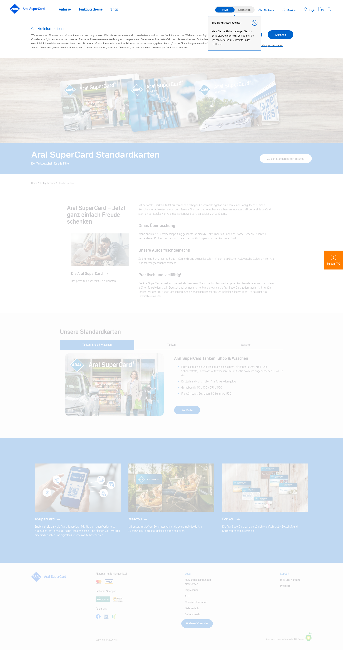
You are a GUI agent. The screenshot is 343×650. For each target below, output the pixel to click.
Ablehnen (280, 35)
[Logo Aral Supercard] (27, 9)
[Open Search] (329, 9)
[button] (254, 23)
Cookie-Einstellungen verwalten (265, 45)
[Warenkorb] (322, 9)
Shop (114, 9)
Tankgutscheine (91, 9)
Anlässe (65, 9)
